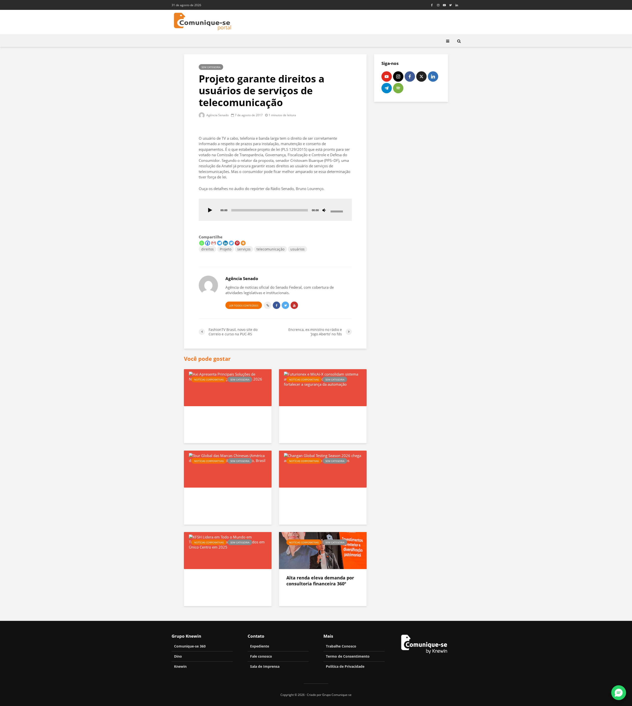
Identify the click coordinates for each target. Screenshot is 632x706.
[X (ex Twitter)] (421, 76)
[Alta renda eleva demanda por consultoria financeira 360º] (323, 550)
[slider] (337, 211)
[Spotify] (398, 88)
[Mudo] (324, 210)
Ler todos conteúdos (243, 305)
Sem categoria (210, 67)
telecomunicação (270, 249)
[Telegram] (219, 243)
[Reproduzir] (210, 210)
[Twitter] (231, 243)
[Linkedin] (225, 243)
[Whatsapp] (201, 243)
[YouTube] (386, 76)
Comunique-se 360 (190, 646)
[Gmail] (213, 243)
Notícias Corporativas (209, 379)
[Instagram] (398, 76)
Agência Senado (217, 115)
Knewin (180, 666)
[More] (243, 243)
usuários (297, 249)
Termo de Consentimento (348, 656)
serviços (244, 249)
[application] (275, 210)
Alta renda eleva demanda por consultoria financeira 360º (320, 581)
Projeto (225, 249)
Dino (178, 656)
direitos (207, 249)
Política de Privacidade (345, 666)
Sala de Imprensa (264, 666)
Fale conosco (261, 656)
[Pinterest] (237, 243)
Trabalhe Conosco (341, 646)
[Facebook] (207, 243)
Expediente (259, 646)
